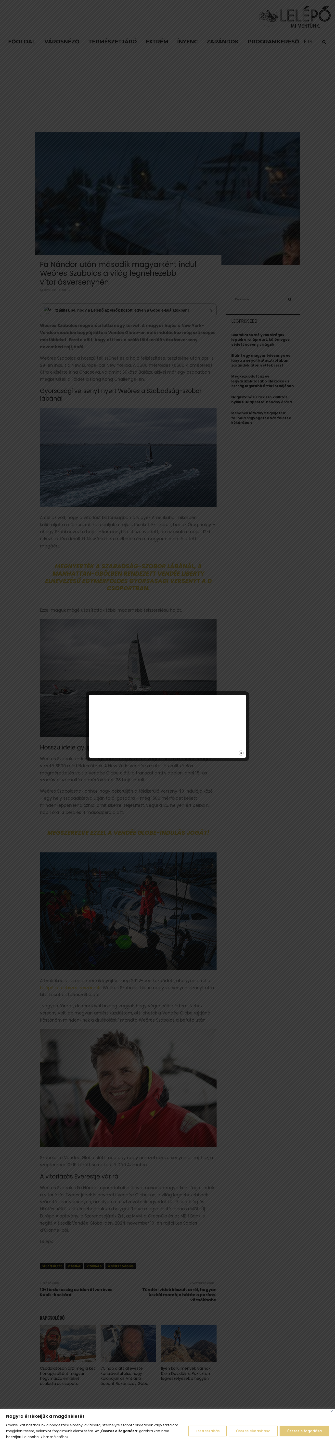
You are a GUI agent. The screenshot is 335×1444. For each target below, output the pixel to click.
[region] (167, 1426)
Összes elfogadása (304, 1431)
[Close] (332, 1411)
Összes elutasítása (253, 1431)
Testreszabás (207, 1431)
